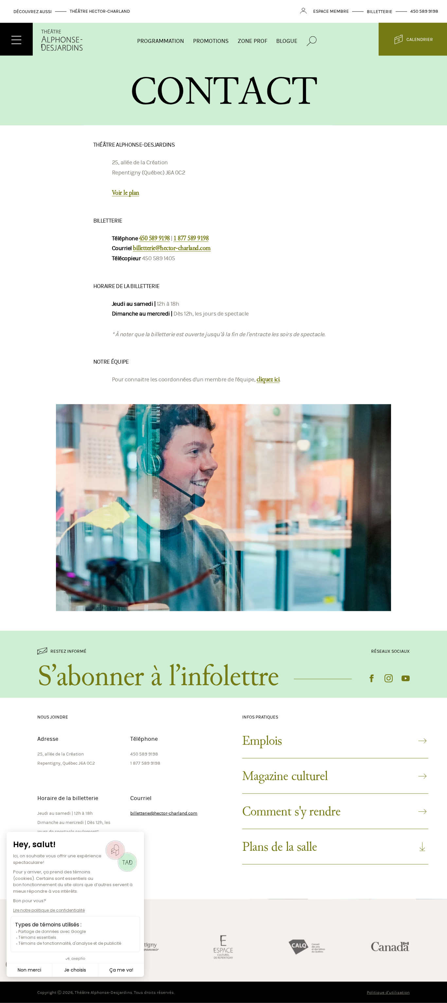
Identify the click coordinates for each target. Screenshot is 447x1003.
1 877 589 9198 (190, 238)
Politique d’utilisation (388, 992)
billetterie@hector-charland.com (172, 248)
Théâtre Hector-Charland (100, 11)
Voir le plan (125, 193)
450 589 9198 (424, 11)
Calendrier (419, 39)
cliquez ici (268, 379)
